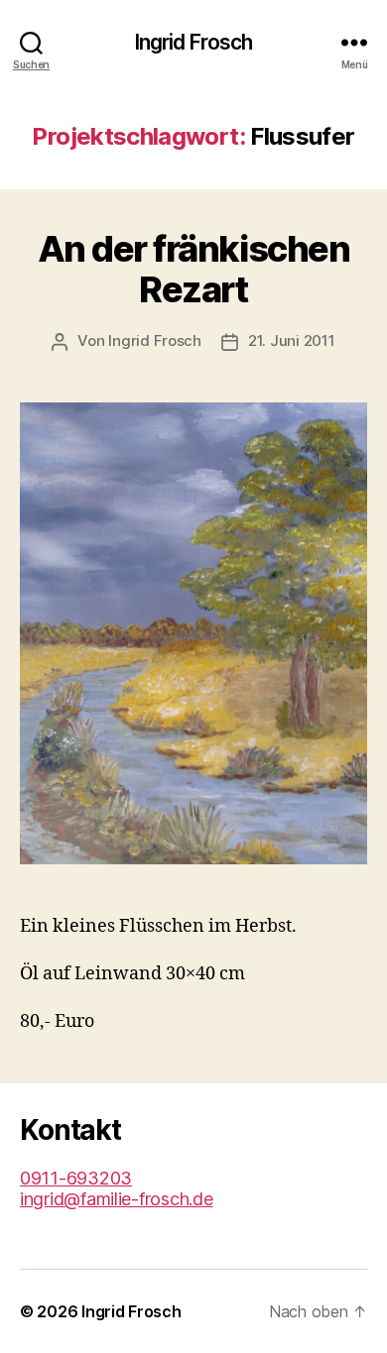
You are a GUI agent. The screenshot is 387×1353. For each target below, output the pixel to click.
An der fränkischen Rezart (193, 269)
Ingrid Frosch (194, 42)
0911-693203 (76, 1178)
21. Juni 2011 (291, 340)
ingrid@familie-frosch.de (116, 1198)
